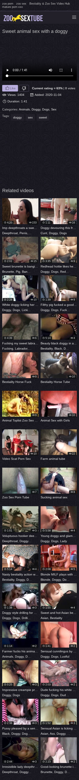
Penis (23, 233)
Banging (27, 271)
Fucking (65, 310)
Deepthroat (10, 233)
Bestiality (47, 348)
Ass (52, 733)
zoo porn (7, 3)
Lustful (64, 656)
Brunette (8, 271)
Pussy (37, 310)
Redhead (66, 271)
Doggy (36, 109)
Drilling (26, 618)
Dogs (45, 109)
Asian (44, 618)
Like (13, 88)
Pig (18, 271)
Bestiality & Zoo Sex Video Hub (49, 3)
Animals (24, 109)
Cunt (44, 233)
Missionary (36, 348)
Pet (31, 233)
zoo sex (21, 3)
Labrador (21, 348)
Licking (26, 310)
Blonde (45, 579)
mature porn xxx (12, 6)
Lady (63, 541)
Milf (74, 579)
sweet (43, 117)
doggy (17, 117)
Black (58, 348)
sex (30, 117)
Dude (36, 618)
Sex (53, 109)
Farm (38, 656)
